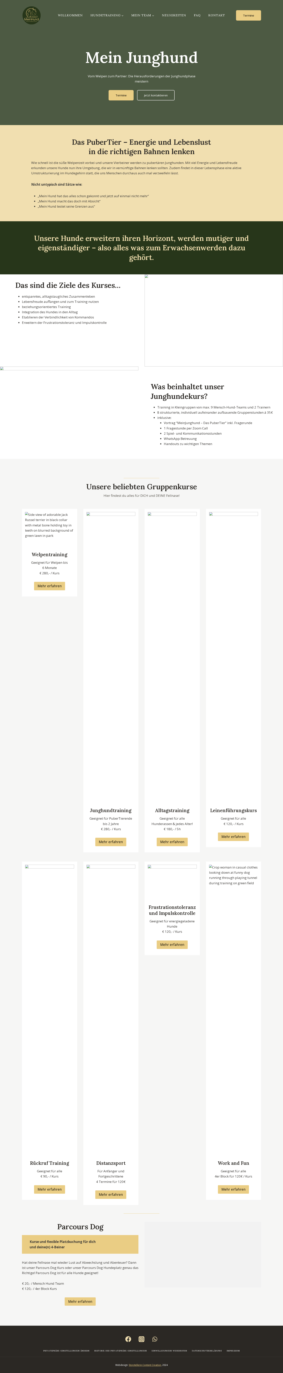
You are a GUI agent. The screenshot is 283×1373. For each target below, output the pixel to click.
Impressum (233, 1351)
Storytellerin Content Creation (145, 1365)
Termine (248, 15)
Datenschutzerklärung (207, 1351)
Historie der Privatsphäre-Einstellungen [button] (120, 1351)
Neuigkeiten (174, 15)
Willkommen (70, 15)
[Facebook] (128, 1339)
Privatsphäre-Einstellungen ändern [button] (66, 1351)
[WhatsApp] (155, 1339)
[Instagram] (141, 1339)
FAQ (197, 15)
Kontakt (216, 15)
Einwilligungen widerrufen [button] (169, 1351)
